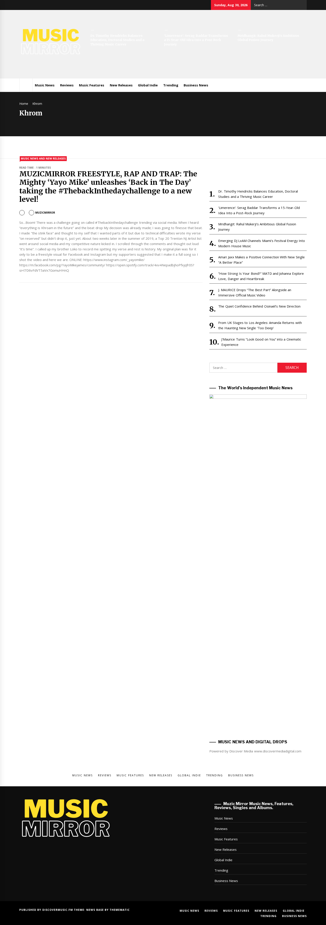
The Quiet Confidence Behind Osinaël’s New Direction (259, 607)
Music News (45, 85)
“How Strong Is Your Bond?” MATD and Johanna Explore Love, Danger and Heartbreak (261, 577)
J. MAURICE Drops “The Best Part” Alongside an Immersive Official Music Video (254, 594)
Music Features (91, 85)
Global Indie (148, 85)
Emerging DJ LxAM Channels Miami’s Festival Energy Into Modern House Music (261, 544)
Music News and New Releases (43, 158)
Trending (170, 85)
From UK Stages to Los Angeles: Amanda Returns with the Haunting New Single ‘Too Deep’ (260, 626)
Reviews (67, 85)
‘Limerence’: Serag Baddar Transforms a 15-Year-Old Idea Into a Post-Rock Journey (196, 40)
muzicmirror (45, 212)
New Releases (121, 85)
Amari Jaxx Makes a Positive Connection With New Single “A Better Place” (261, 561)
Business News (196, 85)
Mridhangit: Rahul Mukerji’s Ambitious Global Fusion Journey (268, 38)
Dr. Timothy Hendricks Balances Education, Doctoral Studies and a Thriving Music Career (117, 40)
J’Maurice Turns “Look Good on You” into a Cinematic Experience (261, 643)
